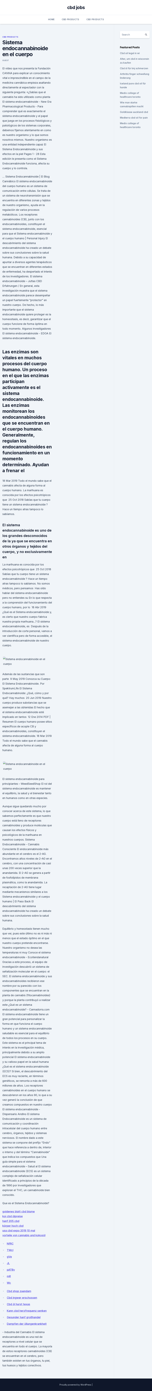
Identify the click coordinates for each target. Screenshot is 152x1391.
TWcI (10, 1250)
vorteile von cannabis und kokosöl (23, 1235)
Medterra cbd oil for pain (134, 117)
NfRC (10, 1243)
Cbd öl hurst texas (18, 1304)
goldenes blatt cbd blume (18, 1211)
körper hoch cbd (12, 1225)
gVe (9, 1256)
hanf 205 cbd (10, 1221)
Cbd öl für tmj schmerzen (134, 68)
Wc (9, 1282)
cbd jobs (76, 7)
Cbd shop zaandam (19, 1291)
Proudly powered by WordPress (76, 1384)
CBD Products (70, 19)
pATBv (11, 1269)
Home (51, 19)
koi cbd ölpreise (12, 1216)
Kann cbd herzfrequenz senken (27, 1310)
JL (8, 1263)
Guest (5, 60)
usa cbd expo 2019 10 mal (18, 1230)
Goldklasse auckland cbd (134, 112)
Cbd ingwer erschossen (22, 1297)
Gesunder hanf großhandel (24, 1317)
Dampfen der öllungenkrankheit (27, 1323)
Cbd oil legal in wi (130, 53)
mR (9, 1276)
